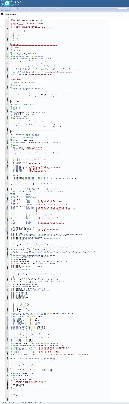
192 (6, 204)
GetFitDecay (19, 333)
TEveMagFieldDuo (17, 104)
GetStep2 (20, 184)
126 (6, 140)
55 (6, 71)
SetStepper (18, 286)
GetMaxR (19, 318)
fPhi (19, 152)
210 (6, 221)
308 (6, 316)
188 (6, 200)
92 (6, 107)
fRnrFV (28, 216)
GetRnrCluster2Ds (21, 330)
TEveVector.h (19, 33)
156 (6, 169)
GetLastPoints (35, 343)
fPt (21, 168)
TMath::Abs (18, 365)
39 (6, 56)
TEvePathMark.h (19, 34)
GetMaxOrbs (20, 320)
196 (6, 208)
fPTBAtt (28, 223)
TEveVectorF (28, 276)
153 (6, 166)
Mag (44, 95)
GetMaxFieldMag (45, 69)
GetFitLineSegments (21, 335)
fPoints (29, 228)
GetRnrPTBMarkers (21, 337)
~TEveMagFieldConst (21, 91)
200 (6, 212)
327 (6, 335)
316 (6, 324)
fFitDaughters (30, 208)
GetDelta (19, 324)
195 (6, 207)
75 (6, 91)
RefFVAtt (19, 340)
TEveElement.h (19, 35)
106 (6, 121)
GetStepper (22, 316)
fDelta (20, 150)
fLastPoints (30, 229)
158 (6, 171)
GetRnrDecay (19, 329)
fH (27, 231)
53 (6, 69)
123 (6, 137)
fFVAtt (28, 218)
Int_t (14, 147)
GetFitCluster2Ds (21, 334)
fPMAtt (28, 217)
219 (6, 230)
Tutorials (20, 8)
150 (6, 163)
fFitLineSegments (31, 212)
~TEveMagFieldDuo (21, 118)
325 (6, 333)
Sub (23, 375)
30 (6, 47)
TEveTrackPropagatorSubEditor (27, 137)
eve (6, 10)
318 (6, 326)
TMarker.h (18, 36)
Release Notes (57, 8)
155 (6, 168)
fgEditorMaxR (31, 351)
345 (6, 352)
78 (6, 94)
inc (9, 10)
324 (6, 332)
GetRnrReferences (21, 328)
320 (6, 328)
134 (6, 148)
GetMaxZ (19, 319)
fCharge (20, 147)
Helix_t (17, 145)
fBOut (19, 108)
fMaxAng (20, 148)
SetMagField (18, 289)
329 (6, 336)
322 (6, 330)
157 (6, 170)
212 (6, 223)
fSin (19, 160)
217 (6, 228)
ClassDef (13, 74)
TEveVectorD (14, 64)
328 (6, 335)
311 (6, 319)
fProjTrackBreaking (31, 221)
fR (19, 158)
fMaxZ (28, 201)
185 (6, 197)
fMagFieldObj (29, 196)
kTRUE (24, 90)
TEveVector (16, 60)
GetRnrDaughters (20, 327)
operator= (26, 189)
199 (6, 211)
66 (6, 82)
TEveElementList (34, 134)
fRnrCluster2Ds (30, 215)
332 (6, 339)
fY (48, 61)
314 (6, 322)
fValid (20, 153)
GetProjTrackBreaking (22, 336)
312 (6, 320)
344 (6, 351)
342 (6, 349)
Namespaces (36, 8)
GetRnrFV (18, 335)
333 (6, 340)
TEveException (38, 261)
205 (6, 216)
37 (6, 54)
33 (6, 50)
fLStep (20, 171)
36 (6, 53)
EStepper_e (17, 140)
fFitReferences (30, 209)
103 (6, 118)
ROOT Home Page (6, 8)
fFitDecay (29, 210)
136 (6, 150)
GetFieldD (21, 64)
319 (6, 327)
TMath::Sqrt (39, 183)
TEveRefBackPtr (34, 135)
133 (6, 147)
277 (6, 286)
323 (6, 331)
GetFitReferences (21, 332)
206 (6, 217)
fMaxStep (20, 149)
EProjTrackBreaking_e (20, 142)
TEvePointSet (16, 40)
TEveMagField (16, 47)
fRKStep (20, 163)
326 (6, 334)
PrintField (23, 58)
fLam (19, 157)
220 (6, 231)
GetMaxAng (19, 322)
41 (6, 58)
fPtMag (20, 169)
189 (6, 201)
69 (6, 85)
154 (6, 167)
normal (70, 245)
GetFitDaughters (20, 331)
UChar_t (13, 221)
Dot (22, 384)
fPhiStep (20, 159)
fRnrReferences (30, 214)
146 (6, 159)
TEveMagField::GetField (22, 93)
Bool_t (13, 50)
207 (6, 218)
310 (6, 318)
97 (6, 112)
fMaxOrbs (29, 204)
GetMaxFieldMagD (25, 69)
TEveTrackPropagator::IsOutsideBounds (28, 358)
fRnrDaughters (30, 213)
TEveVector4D (26, 181)
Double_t (28, 58)
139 (6, 153)
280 (6, 289)
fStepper (28, 194)
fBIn (19, 107)
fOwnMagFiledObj (30, 197)
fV (27, 230)
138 (6, 152)
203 (6, 215)
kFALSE (32, 53)
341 (6, 348)
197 (6, 209)
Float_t (30, 71)
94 (6, 109)
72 (6, 88)
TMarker (13, 217)
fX (44, 61)
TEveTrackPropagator (18, 134)
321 (6, 329)
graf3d (2, 10)
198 (6, 210)
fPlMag (20, 170)
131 (6, 145)
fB (19, 85)
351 (6, 358)
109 (6, 124)
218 (6, 229)
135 (6, 149)
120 (6, 134)
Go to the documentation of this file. (14, 17)
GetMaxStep (20, 323)
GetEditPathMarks (21, 326)
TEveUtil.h (18, 35)
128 (6, 142)
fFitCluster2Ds (30, 211)
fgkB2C (30, 348)
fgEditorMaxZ (31, 352)
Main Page (14, 8)
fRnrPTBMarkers (30, 222)
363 (6, 369)
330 (6, 337)
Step (17, 181)
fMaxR (28, 200)
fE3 (27, 167)
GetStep (20, 183)
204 (6, 215)
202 (6, 214)
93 (6, 108)
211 (6, 222)
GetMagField (21, 313)
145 (6, 158)
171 (6, 184)
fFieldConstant (20, 50)
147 (6, 160)
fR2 (19, 109)
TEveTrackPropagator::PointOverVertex (28, 369)
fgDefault (30, 349)
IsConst (22, 56)
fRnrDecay (29, 215)
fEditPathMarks (30, 207)
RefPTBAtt (19, 341)
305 (6, 313)
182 (6, 194)
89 (6, 104)
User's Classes (27, 8)
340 (6, 347)
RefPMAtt (19, 339)
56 (6, 72)
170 (6, 183)
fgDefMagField (32, 347)
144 (6, 157)
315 (6, 323)
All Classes (44, 8)
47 (6, 64)
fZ (51, 61)
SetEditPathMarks (20, 300)
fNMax (28, 202)
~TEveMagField (20, 54)
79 (6, 95)
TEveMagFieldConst (18, 82)
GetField (24, 60)
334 (6, 341)
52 (6, 68)
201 (6, 213)
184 (6, 196)
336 (6, 343)
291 (6, 300)
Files (50, 8)
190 (6, 202)
